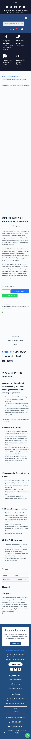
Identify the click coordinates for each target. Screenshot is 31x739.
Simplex (7, 351)
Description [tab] (15, 336)
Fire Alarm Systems (16, 306)
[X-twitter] (11, 7)
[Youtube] (24, 7)
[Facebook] (7, 7)
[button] (25, 18)
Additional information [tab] (15, 340)
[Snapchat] (15, 669)
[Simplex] (15, 616)
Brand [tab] (15, 344)
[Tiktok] (11, 669)
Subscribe (15, 711)
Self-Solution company (15, 650)
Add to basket (20, 291)
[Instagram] (15, 7)
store (6, 569)
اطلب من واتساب (10, 295)
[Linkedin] (20, 7)
